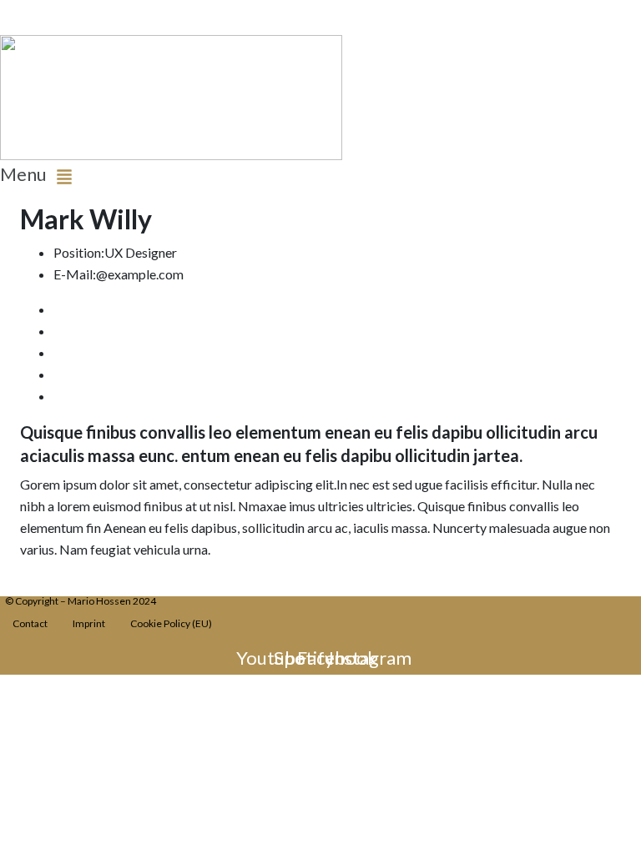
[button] (160, 175)
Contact (30, 623)
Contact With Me (70, 585)
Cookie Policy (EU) (171, 623)
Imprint (89, 623)
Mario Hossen (41, 10)
